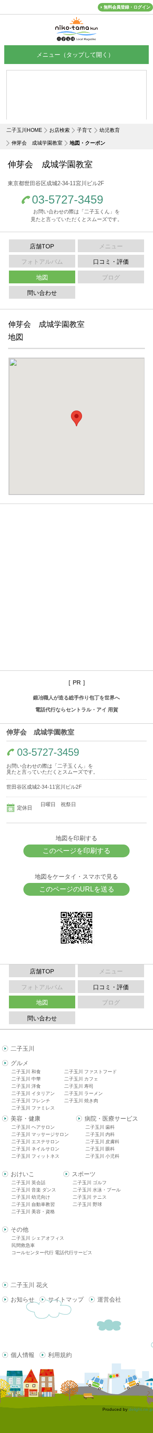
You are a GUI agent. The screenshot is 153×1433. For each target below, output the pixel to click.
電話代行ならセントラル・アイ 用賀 (76, 710)
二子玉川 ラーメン (83, 1093)
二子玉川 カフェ (81, 1078)
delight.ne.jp (141, 1409)
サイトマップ (66, 1299)
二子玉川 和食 (26, 1071)
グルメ (19, 1063)
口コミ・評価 (111, 261)
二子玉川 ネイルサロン (35, 1148)
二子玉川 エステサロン (35, 1141)
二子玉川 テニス (90, 1197)
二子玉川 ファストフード (90, 1071)
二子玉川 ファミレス (33, 1107)
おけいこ (22, 1174)
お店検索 (59, 130)
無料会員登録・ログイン (127, 7)
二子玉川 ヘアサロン (33, 1127)
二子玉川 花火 (29, 1285)
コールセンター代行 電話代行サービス (51, 1252)
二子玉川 (22, 1048)
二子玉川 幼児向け (30, 1197)
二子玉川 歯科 (100, 1127)
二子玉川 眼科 (100, 1148)
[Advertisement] (76, 587)
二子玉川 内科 (100, 1134)
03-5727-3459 (67, 200)
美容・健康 (25, 1118)
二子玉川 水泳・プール (97, 1189)
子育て (84, 130)
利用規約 (60, 1354)
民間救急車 (23, 1245)
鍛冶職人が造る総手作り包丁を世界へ (76, 698)
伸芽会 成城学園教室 (36, 143)
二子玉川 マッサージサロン (40, 1134)
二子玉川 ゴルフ (90, 1182)
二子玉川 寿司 (79, 1086)
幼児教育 (109, 130)
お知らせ (22, 1299)
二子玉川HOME (24, 130)
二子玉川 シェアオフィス (37, 1238)
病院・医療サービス (111, 1118)
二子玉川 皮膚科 (102, 1141)
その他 (19, 1229)
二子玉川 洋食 (26, 1086)
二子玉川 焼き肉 (81, 1100)
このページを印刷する (76, 850)
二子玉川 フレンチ (30, 1100)
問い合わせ (42, 292)
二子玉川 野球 (87, 1204)
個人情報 (22, 1354)
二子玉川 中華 (26, 1078)
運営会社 (109, 1299)
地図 (42, 277)
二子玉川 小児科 (102, 1156)
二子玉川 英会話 (28, 1182)
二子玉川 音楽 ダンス (33, 1189)
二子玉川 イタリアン (33, 1093)
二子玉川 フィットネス (35, 1156)
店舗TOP (42, 246)
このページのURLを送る (76, 889)
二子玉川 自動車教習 (33, 1204)
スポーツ (84, 1174)
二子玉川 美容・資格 (33, 1211)
